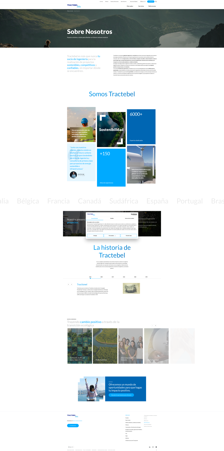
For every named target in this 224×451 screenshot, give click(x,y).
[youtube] (156, 447)
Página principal (70, 10)
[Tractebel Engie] (74, 6)
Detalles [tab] (112, 218)
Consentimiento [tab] (94, 218)
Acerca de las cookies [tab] (129, 218)
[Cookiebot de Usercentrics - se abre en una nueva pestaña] (132, 214)
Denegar (95, 235)
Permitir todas (129, 235)
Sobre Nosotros (77, 10)
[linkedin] (149, 447)
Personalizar (111, 235)
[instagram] (153, 447)
